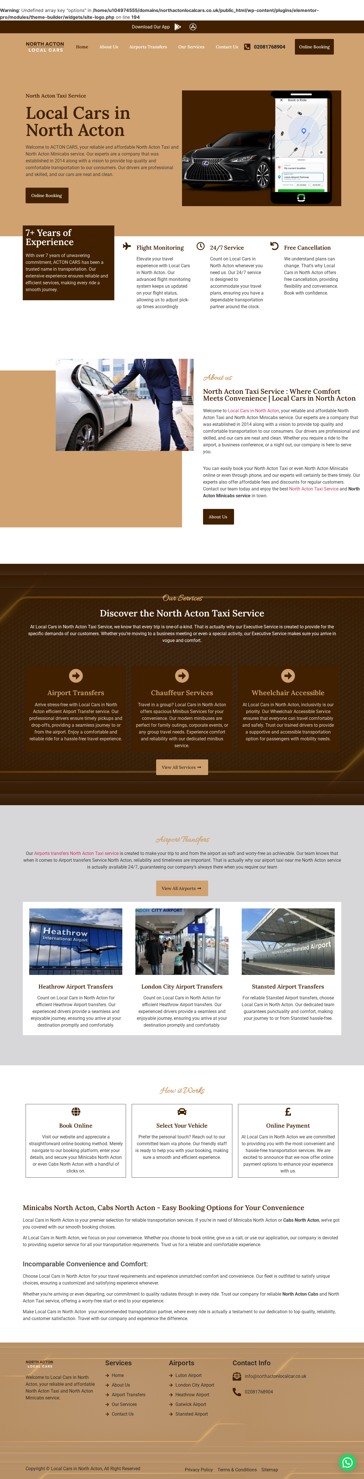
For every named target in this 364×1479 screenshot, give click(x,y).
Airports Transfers (148, 46)
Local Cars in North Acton (253, 410)
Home (82, 46)
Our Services (191, 46)
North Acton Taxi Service (313, 489)
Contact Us (227, 46)
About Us (109, 46)
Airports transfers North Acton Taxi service (76, 853)
